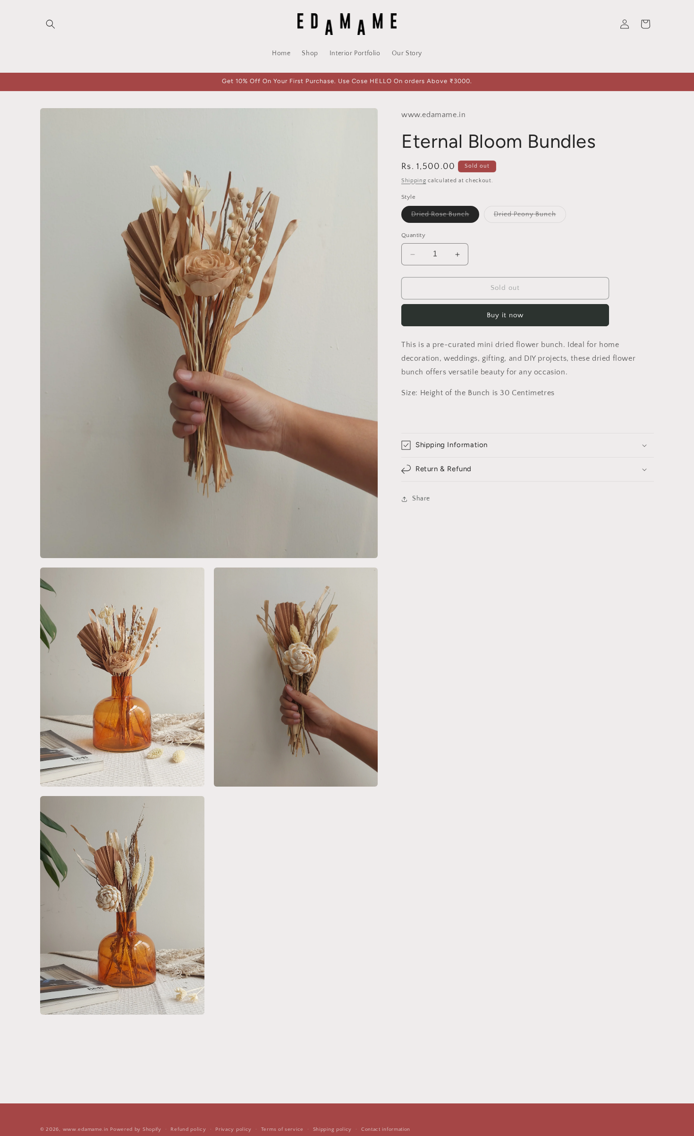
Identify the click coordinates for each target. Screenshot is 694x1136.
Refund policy (188, 1129)
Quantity (413, 235)
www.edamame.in (86, 1129)
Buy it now (505, 315)
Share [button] (421, 498)
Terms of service (282, 1129)
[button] (50, 24)
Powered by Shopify (135, 1129)
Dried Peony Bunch (530, 217)
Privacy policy (233, 1129)
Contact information (385, 1129)
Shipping (413, 181)
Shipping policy (332, 1129)
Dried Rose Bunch (445, 217)
